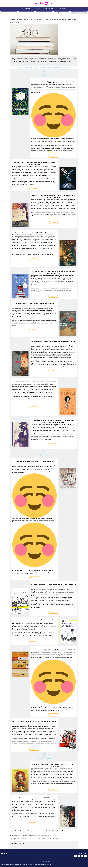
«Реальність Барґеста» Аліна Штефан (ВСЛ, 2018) (34, 798)
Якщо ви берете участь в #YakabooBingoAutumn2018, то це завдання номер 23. (44, 67)
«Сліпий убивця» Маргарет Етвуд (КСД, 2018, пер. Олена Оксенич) (34, 381)
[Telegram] (82, 856)
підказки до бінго (48, 835)
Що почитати (26, 8)
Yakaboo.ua (5, 853)
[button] (9, 12)
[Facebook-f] (75, 856)
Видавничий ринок (49, 8)
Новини (37, 8)
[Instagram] (79, 856)
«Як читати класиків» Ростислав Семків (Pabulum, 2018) (34, 620)
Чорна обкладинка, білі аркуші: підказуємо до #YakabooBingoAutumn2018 (39, 831)
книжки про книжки (40, 835)
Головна (12, 17)
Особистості (62, 8)
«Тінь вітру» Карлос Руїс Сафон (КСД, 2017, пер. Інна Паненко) (34, 232)
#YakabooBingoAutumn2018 (28, 835)
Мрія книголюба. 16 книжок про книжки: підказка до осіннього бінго (38, 17)
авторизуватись (35, 845)
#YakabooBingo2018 (18, 835)
